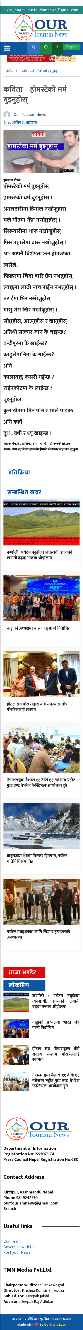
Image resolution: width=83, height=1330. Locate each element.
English (71, 47)
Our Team (13, 1241)
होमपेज (10, 71)
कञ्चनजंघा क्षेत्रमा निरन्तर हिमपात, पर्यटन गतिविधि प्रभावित (37, 859)
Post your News (16, 1252)
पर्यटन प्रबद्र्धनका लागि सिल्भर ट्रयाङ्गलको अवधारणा (38, 934)
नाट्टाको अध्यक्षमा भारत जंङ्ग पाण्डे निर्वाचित (39, 628)
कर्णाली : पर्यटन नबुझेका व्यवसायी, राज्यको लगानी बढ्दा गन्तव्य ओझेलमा (39, 555)
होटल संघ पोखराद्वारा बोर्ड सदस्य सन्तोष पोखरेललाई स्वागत (37, 707)
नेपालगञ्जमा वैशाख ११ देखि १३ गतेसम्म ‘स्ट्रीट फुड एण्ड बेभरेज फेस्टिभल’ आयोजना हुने (41, 783)
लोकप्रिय (19, 985)
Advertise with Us (18, 1247)
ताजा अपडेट (22, 973)
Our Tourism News (30, 114)
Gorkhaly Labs (55, 1324)
